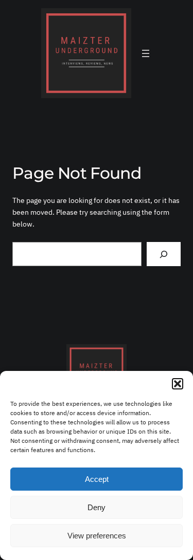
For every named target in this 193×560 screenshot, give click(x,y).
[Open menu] (145, 53)
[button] (177, 384)
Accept (97, 479)
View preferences (96, 535)
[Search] (164, 254)
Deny (96, 507)
